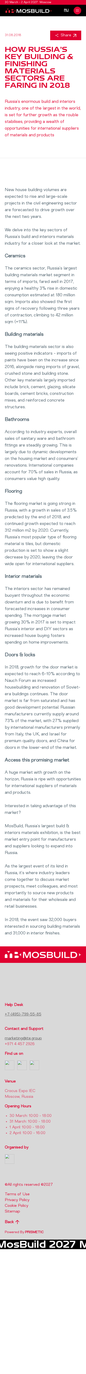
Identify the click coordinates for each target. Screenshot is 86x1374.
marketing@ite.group (23, 1038)
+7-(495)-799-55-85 (23, 1014)
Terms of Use (17, 1194)
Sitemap (12, 1212)
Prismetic (34, 1232)
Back (9, 1222)
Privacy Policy (17, 1200)
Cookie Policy (16, 1206)
